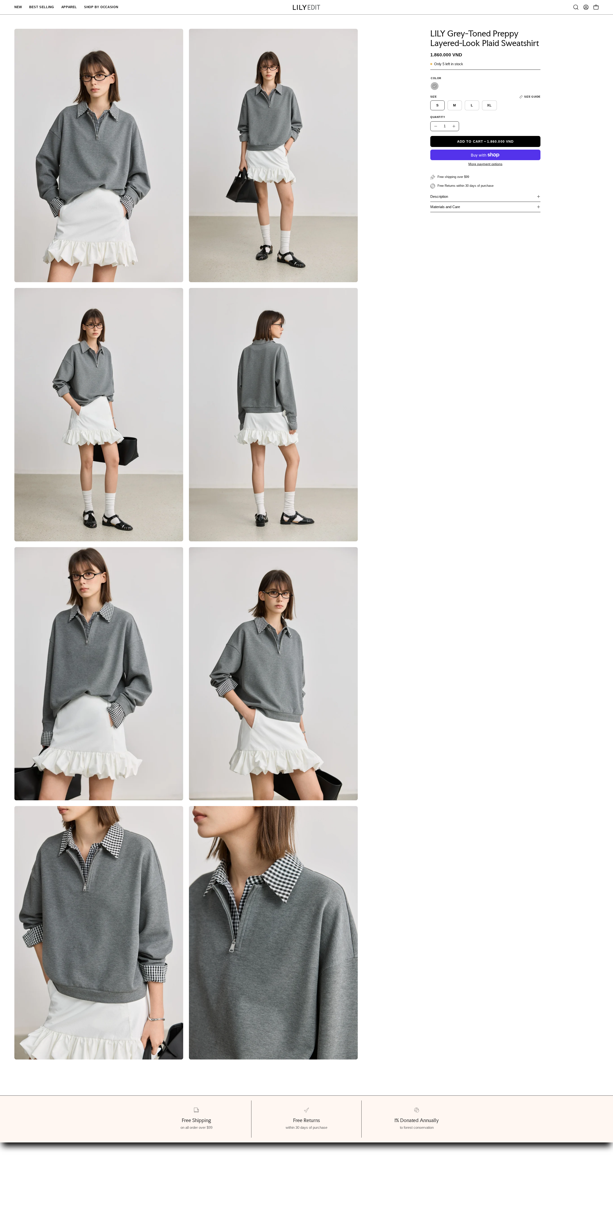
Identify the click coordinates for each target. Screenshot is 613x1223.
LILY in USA (307, 1187)
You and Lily (40, 1171)
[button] (576, 7)
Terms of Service (44, 1179)
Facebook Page (310, 1179)
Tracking (185, 1187)
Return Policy (190, 1179)
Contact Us (306, 1171)
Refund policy (41, 1187)
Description (439, 196)
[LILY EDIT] (306, 7)
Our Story (38, 1162)
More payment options (485, 164)
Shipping (185, 1171)
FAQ (300, 1162)
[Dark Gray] (434, 86)
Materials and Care (445, 207)
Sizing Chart (189, 1162)
